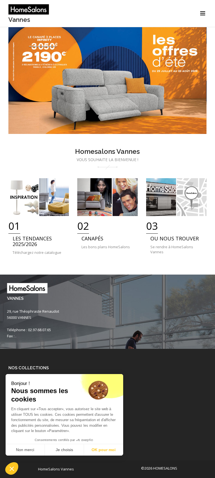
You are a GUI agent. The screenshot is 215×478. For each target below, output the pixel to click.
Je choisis (64, 449)
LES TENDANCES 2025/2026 (32, 241)
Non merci (25, 449)
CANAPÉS (92, 238)
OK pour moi (104, 449)
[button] (11, 468)
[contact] (176, 197)
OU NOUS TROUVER (174, 238)
